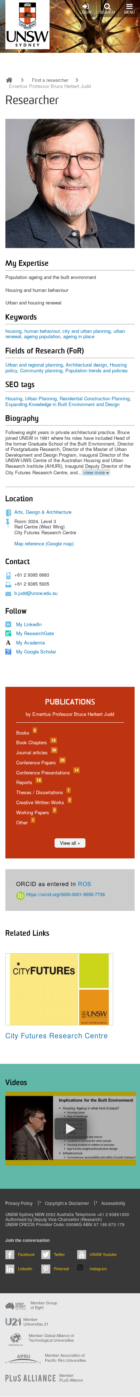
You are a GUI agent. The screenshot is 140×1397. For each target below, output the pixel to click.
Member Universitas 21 (35, 1321)
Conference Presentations (47, 772)
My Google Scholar (36, 651)
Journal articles (36, 752)
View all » (70, 842)
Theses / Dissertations (42, 792)
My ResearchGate (35, 633)
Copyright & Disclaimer (67, 1203)
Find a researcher (50, 80)
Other (24, 822)
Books (25, 732)
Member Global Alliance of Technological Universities (51, 1338)
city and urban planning (86, 330)
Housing (13, 398)
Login (85, 12)
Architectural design (86, 364)
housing (13, 330)
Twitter (59, 1254)
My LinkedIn (29, 624)
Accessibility (113, 1203)
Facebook (26, 1254)
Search (107, 12)
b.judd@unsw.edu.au (35, 593)
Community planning (41, 370)
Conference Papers (40, 762)
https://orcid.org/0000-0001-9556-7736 (65, 894)
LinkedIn (25, 1268)
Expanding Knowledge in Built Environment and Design (62, 404)
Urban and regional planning (34, 364)
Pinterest (61, 1268)
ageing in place (78, 336)
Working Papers (35, 812)
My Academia (30, 642)
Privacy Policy (19, 1203)
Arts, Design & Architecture (42, 511)
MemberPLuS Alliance (71, 1377)
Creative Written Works (43, 802)
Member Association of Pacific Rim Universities (65, 1358)
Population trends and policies (96, 370)
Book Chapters (35, 742)
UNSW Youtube (103, 1254)
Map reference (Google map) (44, 543)
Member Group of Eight (44, 1305)
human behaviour (42, 330)
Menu (129, 12)
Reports (28, 782)
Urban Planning (41, 398)
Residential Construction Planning (95, 398)
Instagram (98, 1268)
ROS (85, 884)
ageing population (42, 336)
